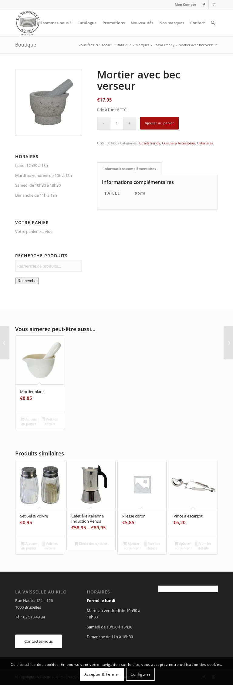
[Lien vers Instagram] (213, 4)
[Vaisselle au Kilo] (27, 22)
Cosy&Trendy (149, 143)
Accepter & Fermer (102, 674)
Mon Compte (185, 4)
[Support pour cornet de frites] (4, 342)
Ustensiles (205, 143)
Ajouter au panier (159, 123)
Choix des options (92, 543)
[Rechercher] (213, 22)
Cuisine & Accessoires (178, 143)
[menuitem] (184, 4)
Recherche (27, 280)
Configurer (140, 674)
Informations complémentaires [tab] (129, 168)
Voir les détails (51, 421)
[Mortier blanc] (228, 342)
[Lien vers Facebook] (204, 4)
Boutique (25, 44)
